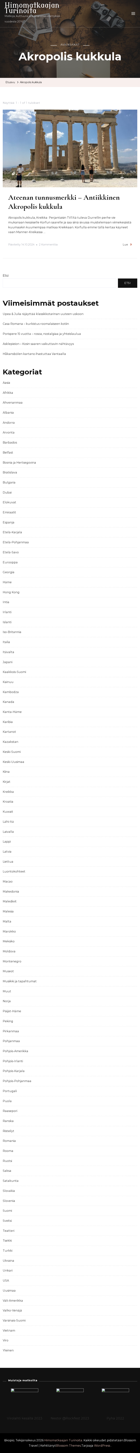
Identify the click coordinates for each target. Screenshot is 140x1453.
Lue (125, 244)
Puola (7, 1101)
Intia (6, 602)
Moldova (9, 951)
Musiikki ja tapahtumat (20, 981)
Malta (7, 921)
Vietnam (9, 1330)
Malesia (8, 911)
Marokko (9, 931)
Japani (7, 662)
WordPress (102, 1445)
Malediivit (10, 901)
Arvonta (9, 432)
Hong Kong (11, 592)
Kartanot (9, 732)
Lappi (7, 841)
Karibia (8, 722)
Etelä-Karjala (12, 532)
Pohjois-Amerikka (15, 1051)
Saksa (7, 1171)
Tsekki (7, 1240)
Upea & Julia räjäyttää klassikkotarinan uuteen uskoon (43, 314)
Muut (7, 991)
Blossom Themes (68, 1445)
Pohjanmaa (11, 1041)
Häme (7, 582)
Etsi (6, 276)
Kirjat (6, 781)
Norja (7, 1001)
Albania (8, 412)
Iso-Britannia (12, 632)
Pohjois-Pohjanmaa (17, 1081)
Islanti (7, 622)
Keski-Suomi (12, 752)
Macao (8, 881)
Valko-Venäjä (12, 1310)
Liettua (8, 861)
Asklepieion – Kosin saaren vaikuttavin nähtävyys (38, 344)
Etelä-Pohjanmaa (16, 542)
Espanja (8, 522)
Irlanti (7, 612)
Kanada (8, 702)
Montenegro (12, 961)
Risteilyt (8, 1131)
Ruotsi (7, 1161)
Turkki (7, 1250)
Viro (5, 1340)
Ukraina (8, 1260)
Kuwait (8, 811)
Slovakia (9, 1191)
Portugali (10, 1091)
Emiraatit (9, 512)
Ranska (8, 1121)
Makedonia (11, 891)
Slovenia (9, 1201)
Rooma (8, 1151)
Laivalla (8, 831)
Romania (9, 1141)
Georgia (8, 572)
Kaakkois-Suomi (14, 672)
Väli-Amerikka (13, 1300)
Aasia (6, 382)
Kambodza (11, 692)
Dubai (7, 492)
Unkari (8, 1270)
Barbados (10, 442)
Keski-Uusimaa (13, 762)
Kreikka (8, 792)
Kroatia (8, 801)
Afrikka (8, 392)
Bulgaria (9, 482)
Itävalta (8, 652)
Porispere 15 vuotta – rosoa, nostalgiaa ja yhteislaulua (42, 334)
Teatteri (8, 1231)
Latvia (7, 851)
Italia (6, 642)
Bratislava (10, 472)
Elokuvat (9, 502)
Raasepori (10, 1111)
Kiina (6, 771)
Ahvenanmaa (13, 402)
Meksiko (9, 941)
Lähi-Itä (8, 821)
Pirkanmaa (11, 1031)
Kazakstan (10, 742)
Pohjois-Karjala (14, 1071)
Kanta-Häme (12, 712)
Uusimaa (9, 1290)
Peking (8, 1021)
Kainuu (8, 682)
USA (6, 1280)
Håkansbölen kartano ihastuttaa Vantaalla (34, 354)
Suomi (7, 1210)
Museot (8, 971)
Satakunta (11, 1181)
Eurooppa (10, 562)
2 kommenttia (48, 245)
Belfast (8, 452)
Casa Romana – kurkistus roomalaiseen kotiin (36, 324)
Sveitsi (7, 1220)
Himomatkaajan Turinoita (32, 8)
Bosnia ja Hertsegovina (19, 462)
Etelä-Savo (11, 552)
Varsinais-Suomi (14, 1320)
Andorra (9, 422)
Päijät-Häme (12, 1011)
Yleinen (8, 1350)
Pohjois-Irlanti (13, 1061)
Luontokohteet (14, 871)
